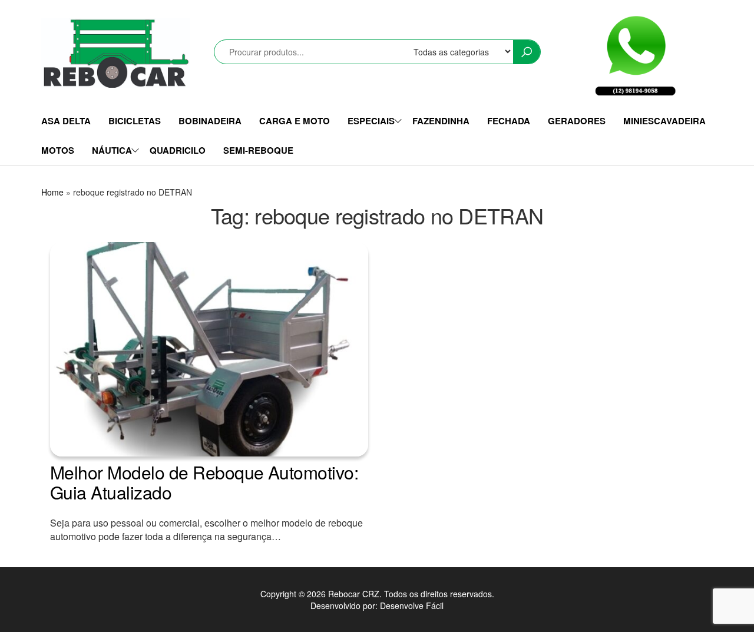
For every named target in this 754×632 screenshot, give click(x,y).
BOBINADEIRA (210, 120)
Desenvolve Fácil (412, 605)
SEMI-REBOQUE (258, 150)
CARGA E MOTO (294, 120)
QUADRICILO (178, 150)
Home (52, 192)
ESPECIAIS (371, 120)
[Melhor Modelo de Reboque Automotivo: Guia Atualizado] (209, 348)
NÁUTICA (112, 150)
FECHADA (508, 120)
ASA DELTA (66, 120)
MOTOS (57, 150)
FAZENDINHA (440, 120)
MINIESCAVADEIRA (664, 120)
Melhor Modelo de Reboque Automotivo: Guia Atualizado (204, 482)
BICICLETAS (134, 120)
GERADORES (577, 120)
